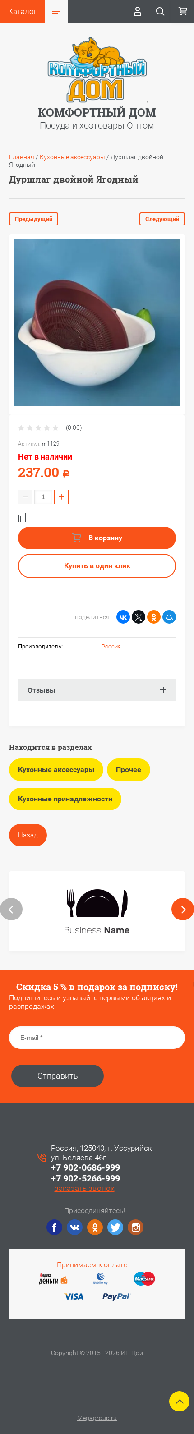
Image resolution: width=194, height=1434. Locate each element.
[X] (138, 617)
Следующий (162, 219)
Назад (28, 835)
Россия (111, 646)
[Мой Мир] (169, 617)
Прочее (128, 769)
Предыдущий (33, 219)
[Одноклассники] (154, 617)
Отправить (57, 1075)
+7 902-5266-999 (85, 1178)
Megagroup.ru (97, 1417)
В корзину (104, 537)
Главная (21, 157)
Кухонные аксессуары (72, 157)
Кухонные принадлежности (65, 799)
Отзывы (41, 690)
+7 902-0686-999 (85, 1167)
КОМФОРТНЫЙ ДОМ (97, 112)
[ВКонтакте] (123, 617)
